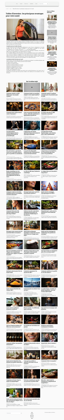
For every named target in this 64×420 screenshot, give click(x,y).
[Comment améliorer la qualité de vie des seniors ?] (49, 264)
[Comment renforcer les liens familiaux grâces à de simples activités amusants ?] (14, 185)
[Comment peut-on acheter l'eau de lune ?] (32, 282)
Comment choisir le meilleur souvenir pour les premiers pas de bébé (52, 53)
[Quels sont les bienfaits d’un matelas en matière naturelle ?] (14, 354)
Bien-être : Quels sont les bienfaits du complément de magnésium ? (48, 381)
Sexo (17, 3)
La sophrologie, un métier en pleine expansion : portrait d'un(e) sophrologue (48, 290)
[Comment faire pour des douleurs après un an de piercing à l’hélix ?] (14, 204)
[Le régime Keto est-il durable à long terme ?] (49, 165)
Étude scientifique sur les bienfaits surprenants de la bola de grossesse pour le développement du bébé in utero (13, 173)
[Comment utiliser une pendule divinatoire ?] (14, 336)
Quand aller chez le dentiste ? (48, 343)
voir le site (25, 49)
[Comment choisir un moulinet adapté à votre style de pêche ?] (52, 32)
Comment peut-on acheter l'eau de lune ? (32, 289)
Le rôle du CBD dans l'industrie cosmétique (32, 171)
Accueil (7, 8)
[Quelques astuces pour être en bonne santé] (14, 264)
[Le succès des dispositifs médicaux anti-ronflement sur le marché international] (32, 144)
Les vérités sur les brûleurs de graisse (31, 326)
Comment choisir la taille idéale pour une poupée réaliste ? (52, 22)
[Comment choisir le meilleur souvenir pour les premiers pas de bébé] (52, 48)
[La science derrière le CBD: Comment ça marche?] (49, 106)
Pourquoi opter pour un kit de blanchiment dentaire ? (31, 192)
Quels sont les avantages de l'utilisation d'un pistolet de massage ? (48, 233)
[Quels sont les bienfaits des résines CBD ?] (14, 282)
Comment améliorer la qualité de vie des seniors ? (49, 271)
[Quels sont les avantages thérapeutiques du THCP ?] (49, 185)
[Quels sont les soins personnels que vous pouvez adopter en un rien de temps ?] (14, 392)
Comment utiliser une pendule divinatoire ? (14, 343)
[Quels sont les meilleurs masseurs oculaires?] (14, 301)
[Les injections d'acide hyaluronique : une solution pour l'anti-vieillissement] (49, 125)
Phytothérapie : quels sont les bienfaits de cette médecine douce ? (49, 212)
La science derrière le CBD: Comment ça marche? (48, 113)
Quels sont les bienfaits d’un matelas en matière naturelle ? (14, 361)
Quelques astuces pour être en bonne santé (14, 271)
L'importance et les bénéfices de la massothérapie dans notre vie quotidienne (48, 152)
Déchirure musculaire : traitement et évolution (47, 326)
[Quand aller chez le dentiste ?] (49, 336)
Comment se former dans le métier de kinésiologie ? (13, 380)
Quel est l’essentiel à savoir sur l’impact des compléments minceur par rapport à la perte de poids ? (14, 252)
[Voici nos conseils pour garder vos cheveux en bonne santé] (32, 373)
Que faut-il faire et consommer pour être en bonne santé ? (49, 251)
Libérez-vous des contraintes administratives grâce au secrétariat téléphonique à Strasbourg (31, 213)
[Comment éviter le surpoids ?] (49, 354)
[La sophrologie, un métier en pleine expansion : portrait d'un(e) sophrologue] (49, 282)
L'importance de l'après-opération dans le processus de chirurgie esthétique (32, 133)
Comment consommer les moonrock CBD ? (30, 271)
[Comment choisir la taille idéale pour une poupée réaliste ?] (52, 17)
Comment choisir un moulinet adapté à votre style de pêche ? (52, 38)
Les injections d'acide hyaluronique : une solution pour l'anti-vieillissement (48, 133)
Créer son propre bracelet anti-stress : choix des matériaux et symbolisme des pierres (32, 114)
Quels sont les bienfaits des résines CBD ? (13, 289)
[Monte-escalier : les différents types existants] (32, 301)
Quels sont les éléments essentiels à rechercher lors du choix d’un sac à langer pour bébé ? (32, 233)
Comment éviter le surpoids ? (48, 361)
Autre (36, 3)
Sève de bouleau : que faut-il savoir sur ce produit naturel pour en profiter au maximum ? (14, 153)
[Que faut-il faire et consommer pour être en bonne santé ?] (49, 244)
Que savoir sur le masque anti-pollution (49, 308)
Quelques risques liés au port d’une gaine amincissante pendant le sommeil (31, 252)
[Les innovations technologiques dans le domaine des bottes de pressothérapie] (14, 125)
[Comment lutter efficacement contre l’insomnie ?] (52, 64)
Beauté (21, 3)
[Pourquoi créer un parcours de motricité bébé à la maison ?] (14, 225)
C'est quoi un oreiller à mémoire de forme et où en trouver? (31, 362)
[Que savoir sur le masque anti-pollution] (49, 301)
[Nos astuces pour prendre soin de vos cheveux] (32, 392)
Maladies (31, 3)
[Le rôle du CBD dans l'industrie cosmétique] (32, 165)
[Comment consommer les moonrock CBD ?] (32, 264)
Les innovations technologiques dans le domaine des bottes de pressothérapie (12, 133)
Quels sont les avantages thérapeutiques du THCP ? (48, 192)
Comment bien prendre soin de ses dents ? (32, 343)
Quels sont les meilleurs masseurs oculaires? (12, 308)
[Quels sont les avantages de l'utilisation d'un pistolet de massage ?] (49, 225)
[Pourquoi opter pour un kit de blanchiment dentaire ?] (32, 185)
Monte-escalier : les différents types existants (31, 308)
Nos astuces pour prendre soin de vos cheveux (32, 399)
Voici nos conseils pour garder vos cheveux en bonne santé (32, 380)
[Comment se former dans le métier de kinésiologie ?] (14, 373)
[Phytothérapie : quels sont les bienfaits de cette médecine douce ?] (49, 204)
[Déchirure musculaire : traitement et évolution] (49, 319)
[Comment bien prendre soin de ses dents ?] (32, 336)
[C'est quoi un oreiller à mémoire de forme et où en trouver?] (32, 354)
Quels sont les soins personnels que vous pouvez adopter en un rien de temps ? (14, 400)
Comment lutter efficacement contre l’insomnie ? (52, 69)
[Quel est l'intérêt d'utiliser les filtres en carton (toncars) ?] (14, 319)
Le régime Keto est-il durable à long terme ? (49, 171)
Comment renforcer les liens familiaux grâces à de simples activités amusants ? (14, 193)
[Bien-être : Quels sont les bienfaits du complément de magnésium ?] (49, 373)
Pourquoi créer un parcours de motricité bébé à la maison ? (14, 232)
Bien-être (26, 3)
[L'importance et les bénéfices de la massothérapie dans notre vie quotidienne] (49, 144)
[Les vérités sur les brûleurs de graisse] (32, 319)
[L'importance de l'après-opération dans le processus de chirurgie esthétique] (32, 125)
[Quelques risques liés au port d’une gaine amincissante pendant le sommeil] (32, 244)
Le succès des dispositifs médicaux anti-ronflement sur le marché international (32, 152)
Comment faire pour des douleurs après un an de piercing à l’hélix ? (12, 212)
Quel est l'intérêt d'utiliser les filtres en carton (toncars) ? (14, 326)
